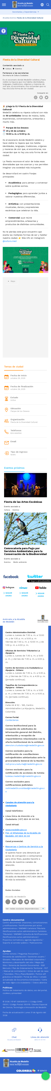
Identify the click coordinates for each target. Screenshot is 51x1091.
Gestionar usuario (36, 957)
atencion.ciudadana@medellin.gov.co (24, 745)
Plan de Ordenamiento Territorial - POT (30, 968)
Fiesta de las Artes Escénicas (23, 501)
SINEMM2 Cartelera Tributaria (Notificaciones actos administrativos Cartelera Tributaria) (24, 931)
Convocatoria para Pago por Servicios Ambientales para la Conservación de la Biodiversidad (25, 551)
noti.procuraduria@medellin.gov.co (23, 764)
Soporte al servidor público (15, 943)
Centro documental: (12, 922)
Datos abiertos (40, 982)
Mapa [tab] (13, 281)
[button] (41, 4)
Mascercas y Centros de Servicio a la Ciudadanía (24, 848)
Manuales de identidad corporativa (28, 959)
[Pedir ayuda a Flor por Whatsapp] (45, 1076)
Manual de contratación (15, 971)
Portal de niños (31, 977)
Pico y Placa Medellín (25, 974)
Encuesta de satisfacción (15, 957)
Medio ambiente (20, 562)
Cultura (8, 69)
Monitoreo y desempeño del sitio (18, 962)
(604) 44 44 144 (40, 1040)
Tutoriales (9, 974)
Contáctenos (11, 720)
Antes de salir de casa (38, 971)
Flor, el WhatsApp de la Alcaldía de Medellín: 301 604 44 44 (23, 834)
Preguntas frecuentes (28, 954)
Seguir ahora (8, 594)
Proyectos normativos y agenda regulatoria (22, 940)
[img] (4, 4)
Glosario (7, 959)
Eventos (13, 18)
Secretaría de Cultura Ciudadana (15, 75)
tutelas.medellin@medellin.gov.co (23, 776)
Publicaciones (36, 943)
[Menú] (4, 4)
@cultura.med (9, 241)
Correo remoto (10, 954)
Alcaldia (6, 18)
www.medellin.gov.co (16, 830)
